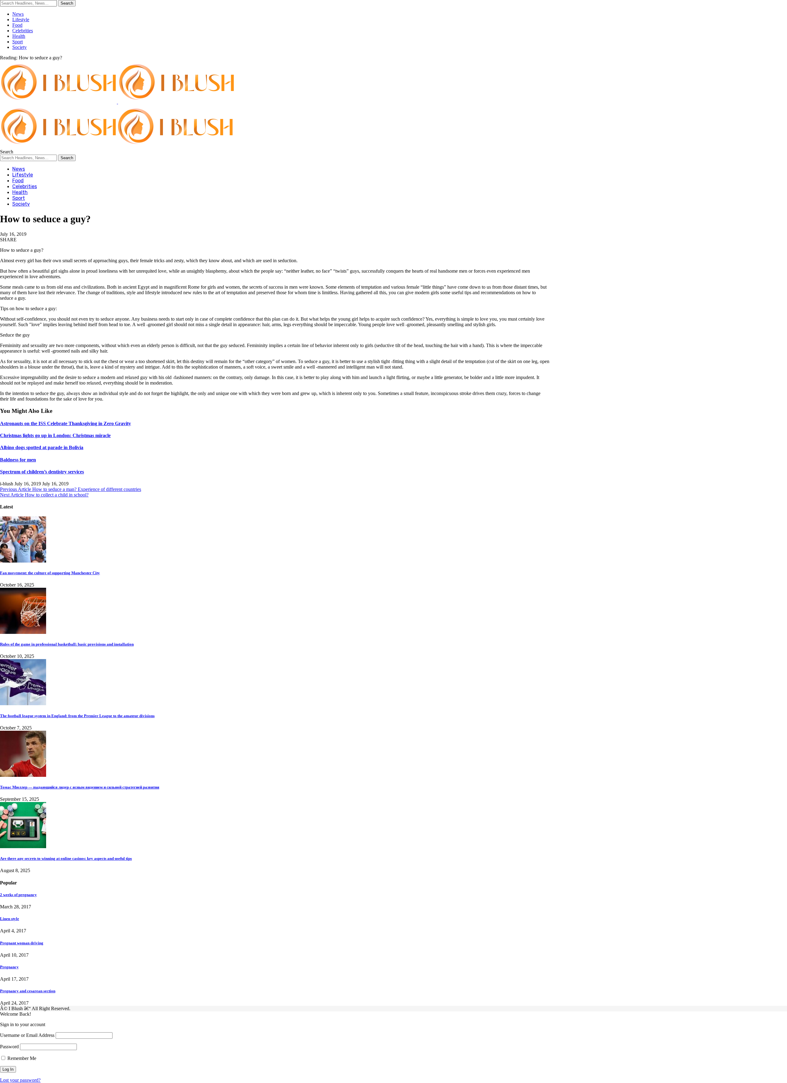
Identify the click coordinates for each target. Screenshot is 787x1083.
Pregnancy (9, 967)
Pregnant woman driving (21, 943)
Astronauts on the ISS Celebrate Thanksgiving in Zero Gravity (65, 423)
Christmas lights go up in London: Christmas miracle (55, 435)
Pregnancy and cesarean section (27, 991)
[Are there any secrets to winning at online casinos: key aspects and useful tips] (23, 846)
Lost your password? (20, 1080)
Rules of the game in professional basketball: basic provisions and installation (67, 644)
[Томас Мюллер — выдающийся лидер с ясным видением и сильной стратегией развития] (23, 775)
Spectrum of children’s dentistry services (42, 471)
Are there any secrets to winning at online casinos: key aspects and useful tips (66, 858)
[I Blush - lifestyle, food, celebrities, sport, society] (117, 146)
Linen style (9, 918)
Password (9, 1046)
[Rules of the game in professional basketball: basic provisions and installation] (23, 632)
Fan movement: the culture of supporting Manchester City (50, 573)
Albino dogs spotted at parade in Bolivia (41, 447)
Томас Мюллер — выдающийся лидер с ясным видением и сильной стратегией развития (79, 787)
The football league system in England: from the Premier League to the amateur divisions (77, 715)
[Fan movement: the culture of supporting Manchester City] (23, 560)
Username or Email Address (27, 1035)
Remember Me (21, 1058)
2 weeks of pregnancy (18, 894)
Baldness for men (18, 459)
